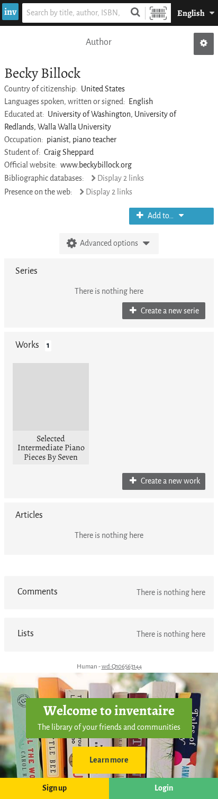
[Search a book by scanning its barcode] (158, 13)
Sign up (54, 788)
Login (164, 788)
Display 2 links (120, 178)
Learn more (109, 760)
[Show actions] (204, 44)
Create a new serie (169, 311)
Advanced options (109, 243)
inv (10, 11)
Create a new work (169, 481)
